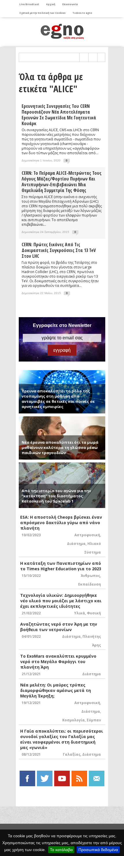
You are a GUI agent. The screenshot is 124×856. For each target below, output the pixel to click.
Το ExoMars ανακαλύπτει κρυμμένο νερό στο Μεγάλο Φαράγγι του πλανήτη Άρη (58, 661)
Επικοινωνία (70, 4)
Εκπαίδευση (89, 584)
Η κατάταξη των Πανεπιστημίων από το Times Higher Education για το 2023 (60, 565)
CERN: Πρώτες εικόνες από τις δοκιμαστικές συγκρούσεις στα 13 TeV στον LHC (59, 250)
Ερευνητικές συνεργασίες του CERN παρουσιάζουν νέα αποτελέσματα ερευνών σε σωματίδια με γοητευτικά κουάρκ (59, 114)
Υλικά (79, 613)
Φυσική (94, 613)
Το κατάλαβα (61, 849)
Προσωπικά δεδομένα (98, 849)
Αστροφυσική (87, 535)
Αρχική (50, 4)
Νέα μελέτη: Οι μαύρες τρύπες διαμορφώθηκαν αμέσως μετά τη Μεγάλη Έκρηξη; (55, 690)
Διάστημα (76, 543)
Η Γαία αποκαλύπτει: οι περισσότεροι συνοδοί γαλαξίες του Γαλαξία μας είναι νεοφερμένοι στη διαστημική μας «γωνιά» (61, 739)
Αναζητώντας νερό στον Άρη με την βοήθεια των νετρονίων (58, 626)
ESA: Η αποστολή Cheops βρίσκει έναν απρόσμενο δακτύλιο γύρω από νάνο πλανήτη (61, 522)
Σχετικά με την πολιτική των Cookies (42, 12)
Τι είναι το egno (82, 12)
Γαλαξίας (71, 754)
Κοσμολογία (73, 720)
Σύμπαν (94, 720)
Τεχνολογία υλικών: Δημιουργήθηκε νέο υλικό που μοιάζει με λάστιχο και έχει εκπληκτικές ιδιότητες (61, 600)
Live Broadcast (29, 4)
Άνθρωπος (90, 575)
